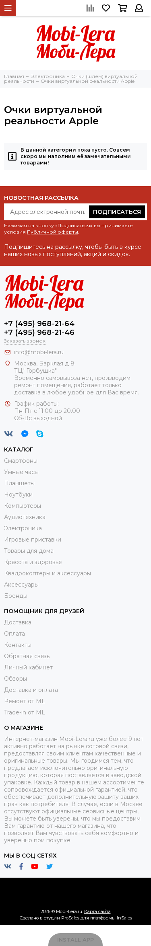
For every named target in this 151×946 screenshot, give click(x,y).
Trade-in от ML (24, 712)
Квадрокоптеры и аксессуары (47, 573)
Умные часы (21, 472)
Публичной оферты (52, 232)
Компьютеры (22, 505)
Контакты (17, 644)
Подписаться (117, 211)
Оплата (14, 633)
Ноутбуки (18, 494)
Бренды (15, 595)
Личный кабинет (28, 667)
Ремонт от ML (24, 701)
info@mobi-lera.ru (39, 352)
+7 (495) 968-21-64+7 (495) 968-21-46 (39, 328)
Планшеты (19, 483)
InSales (124, 918)
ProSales (70, 918)
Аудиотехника (25, 517)
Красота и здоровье (33, 562)
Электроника (23, 528)
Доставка (17, 622)
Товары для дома (29, 550)
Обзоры (15, 678)
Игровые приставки (32, 539)
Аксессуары (21, 584)
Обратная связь (27, 656)
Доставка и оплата (31, 690)
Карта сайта (97, 911)
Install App (75, 939)
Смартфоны (20, 460)
